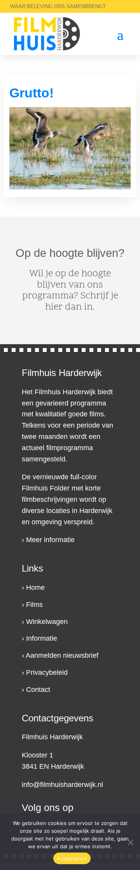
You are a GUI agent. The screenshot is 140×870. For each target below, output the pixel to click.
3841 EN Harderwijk (53, 766)
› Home (33, 587)
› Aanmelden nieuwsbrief (60, 655)
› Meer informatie (48, 540)
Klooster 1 (37, 755)
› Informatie (39, 638)
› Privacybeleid (45, 672)
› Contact (36, 689)
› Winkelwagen (45, 622)
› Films (32, 604)
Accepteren (72, 858)
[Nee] (130, 842)
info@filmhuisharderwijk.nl (62, 785)
